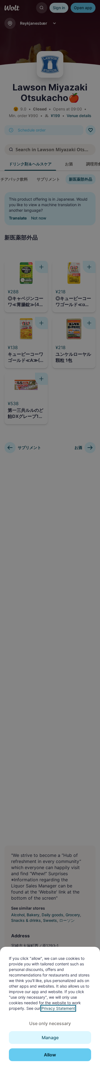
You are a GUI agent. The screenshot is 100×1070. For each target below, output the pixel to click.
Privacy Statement (58, 1008)
